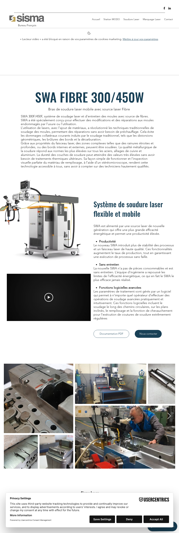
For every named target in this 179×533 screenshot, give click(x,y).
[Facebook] (164, 8)
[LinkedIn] (169, 8)
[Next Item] (169, 416)
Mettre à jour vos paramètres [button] (140, 39)
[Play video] (48, 297)
